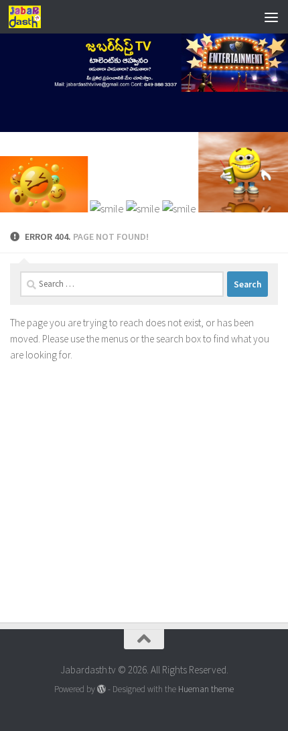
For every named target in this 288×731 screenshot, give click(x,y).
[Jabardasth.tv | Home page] (30, 16)
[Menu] (271, 17)
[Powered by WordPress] (101, 689)
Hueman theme (206, 689)
